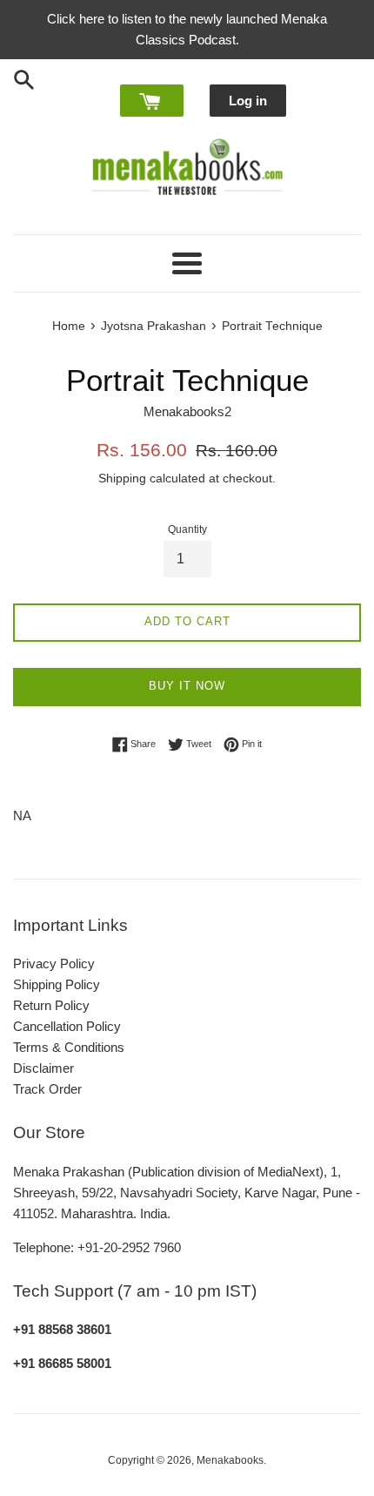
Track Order (47, 1089)
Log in (248, 100)
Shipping (122, 478)
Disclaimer (43, 1068)
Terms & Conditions (68, 1047)
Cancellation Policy (67, 1026)
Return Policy (51, 1005)
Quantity (187, 529)
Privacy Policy (54, 963)
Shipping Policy (56, 984)
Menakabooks (230, 1460)
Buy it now (187, 685)
